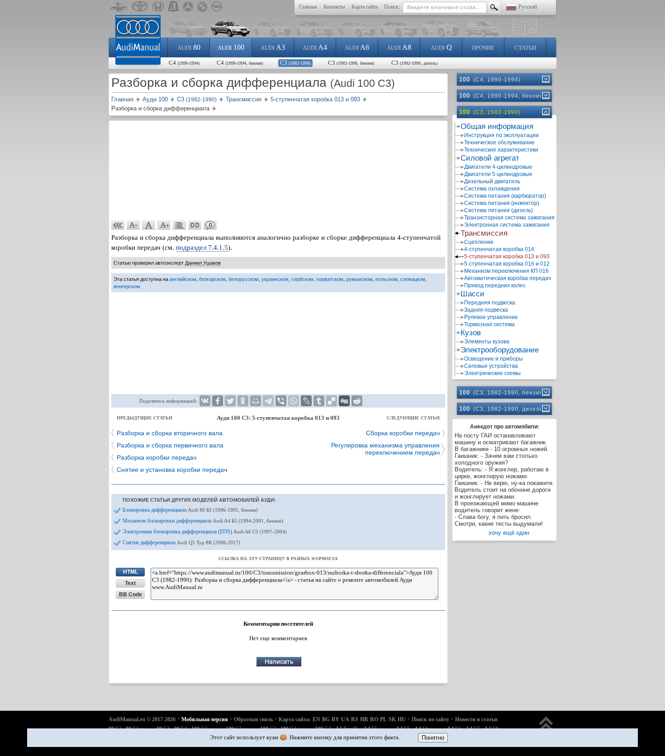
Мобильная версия (204, 719)
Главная (308, 7)
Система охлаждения (492, 188)
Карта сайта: (295, 719)
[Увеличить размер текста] (164, 225)
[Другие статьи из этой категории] (179, 225)
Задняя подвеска (486, 310)
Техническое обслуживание (499, 142)
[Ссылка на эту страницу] (195, 225)
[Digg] (344, 400)
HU (402, 719)
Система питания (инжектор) (501, 203)
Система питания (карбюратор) (505, 196)
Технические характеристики (501, 150)
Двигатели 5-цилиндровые (498, 174)
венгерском (127, 286)
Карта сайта (365, 7)
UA (345, 719)
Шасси (472, 294)
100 (231, 47)
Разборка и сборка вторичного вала (170, 433)
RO (374, 719)
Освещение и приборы (493, 359)
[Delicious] (331, 400)
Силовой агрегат (490, 158)
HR (364, 719)
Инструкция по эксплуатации (501, 135)
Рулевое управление (491, 317)
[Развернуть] (545, 79)
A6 (357, 47)
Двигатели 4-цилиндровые (498, 167)
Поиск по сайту (430, 719)
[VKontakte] (205, 400)
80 (188, 47)
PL (383, 719)
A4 (315, 47)
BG (326, 719)
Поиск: (392, 7)
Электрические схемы (492, 373)
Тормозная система (489, 324)
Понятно (433, 737)
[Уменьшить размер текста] (133, 225)
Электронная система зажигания (507, 225)
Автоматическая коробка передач (507, 278)
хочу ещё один (509, 532)
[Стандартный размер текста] (149, 225)
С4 (184, 62)
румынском (359, 279)
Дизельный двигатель (492, 181)
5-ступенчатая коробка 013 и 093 (507, 256)
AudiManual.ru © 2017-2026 (142, 719)
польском (386, 279)
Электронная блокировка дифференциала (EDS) (205, 531)
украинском (275, 279)
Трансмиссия (484, 233)
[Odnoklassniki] (243, 400)
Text (130, 583)
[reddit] (357, 400)
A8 (399, 47)
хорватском (329, 279)
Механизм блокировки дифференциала (203, 521)
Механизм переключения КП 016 (506, 271)
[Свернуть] (545, 111)
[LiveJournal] (306, 400)
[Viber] (281, 400)
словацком (412, 279)
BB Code (130, 594)
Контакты (334, 7)
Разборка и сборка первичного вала (170, 445)
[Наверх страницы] (546, 727)
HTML (130, 572)
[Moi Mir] (255, 400)
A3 (273, 47)
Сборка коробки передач (403, 433)
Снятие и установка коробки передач (172, 469)
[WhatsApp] (293, 400)
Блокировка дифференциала (190, 510)
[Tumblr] (319, 400)
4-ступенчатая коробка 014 (499, 249)
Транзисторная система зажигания (509, 217)
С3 (295, 62)
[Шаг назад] (118, 225)
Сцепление (479, 242)
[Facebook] (217, 400)
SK (392, 719)
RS (354, 719)
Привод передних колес (495, 285)
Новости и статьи (476, 719)
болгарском (212, 279)
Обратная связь (253, 719)
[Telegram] (268, 400)
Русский (527, 7)
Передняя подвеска (489, 303)
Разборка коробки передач (156, 457)
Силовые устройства (491, 366)
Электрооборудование (500, 350)
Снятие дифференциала (181, 542)
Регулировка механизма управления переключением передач (385, 449)
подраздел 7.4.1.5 (202, 247)
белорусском (243, 279)
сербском (302, 279)
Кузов (471, 332)
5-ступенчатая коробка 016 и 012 (507, 264)
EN (316, 719)
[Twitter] (230, 400)
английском (183, 279)
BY (335, 719)
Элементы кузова (486, 341)
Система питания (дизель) (498, 210)
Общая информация (497, 126)
